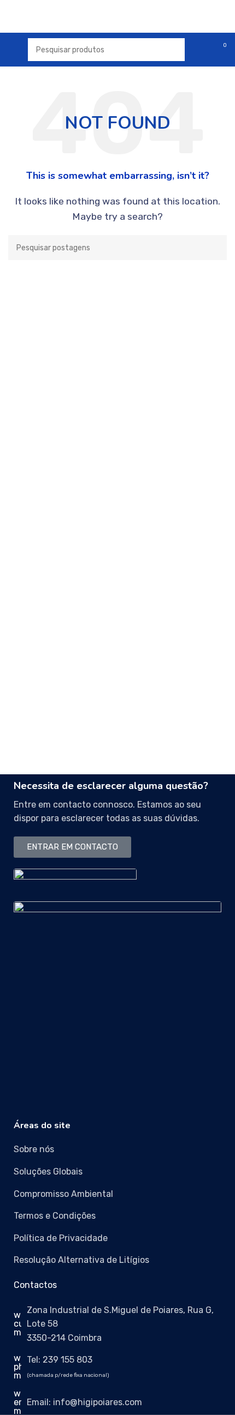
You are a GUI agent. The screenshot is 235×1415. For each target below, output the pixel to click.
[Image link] (75, 879)
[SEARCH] (214, 247)
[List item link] (117, 1149)
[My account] (200, 50)
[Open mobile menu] (12, 50)
